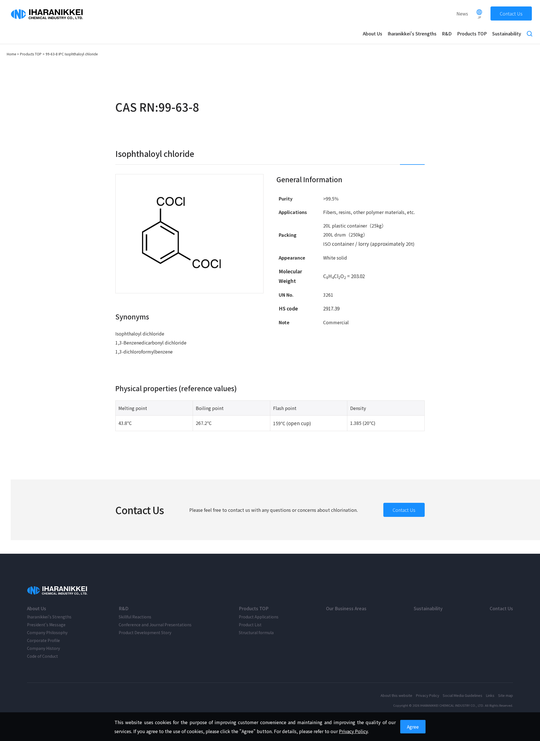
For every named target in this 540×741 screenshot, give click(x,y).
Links (490, 695)
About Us (372, 33)
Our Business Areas (346, 608)
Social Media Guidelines (462, 695)
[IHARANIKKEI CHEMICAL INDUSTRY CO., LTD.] (58, 590)
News (462, 13)
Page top (531, 732)
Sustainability (506, 33)
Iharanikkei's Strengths (412, 33)
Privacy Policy (427, 695)
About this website (396, 695)
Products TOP (472, 33)
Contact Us (511, 13)
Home (11, 53)
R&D (447, 33)
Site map (505, 695)
